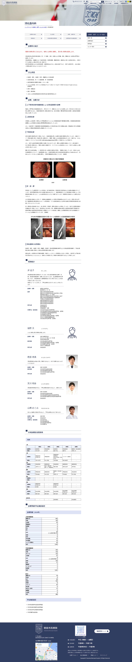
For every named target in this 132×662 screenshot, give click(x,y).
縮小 (111, 1)
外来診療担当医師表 (52, 38)
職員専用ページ (101, 631)
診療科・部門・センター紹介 (105, 3)
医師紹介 (33, 38)
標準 (115, 1)
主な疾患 (52, 34)
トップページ (28, 27)
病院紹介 (86, 3)
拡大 (118, 1)
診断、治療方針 (71, 34)
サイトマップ (103, 655)
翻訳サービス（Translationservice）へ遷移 (87, 1)
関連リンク (93, 655)
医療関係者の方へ (125, 3)
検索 (102, 2)
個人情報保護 (83, 655)
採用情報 (116, 3)
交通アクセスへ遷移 (84, 1)
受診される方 (93, 3)
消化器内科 (50, 27)
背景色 (121, 1)
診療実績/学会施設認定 (71, 38)
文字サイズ (107, 1)
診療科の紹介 (33, 34)
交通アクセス (73, 655)
